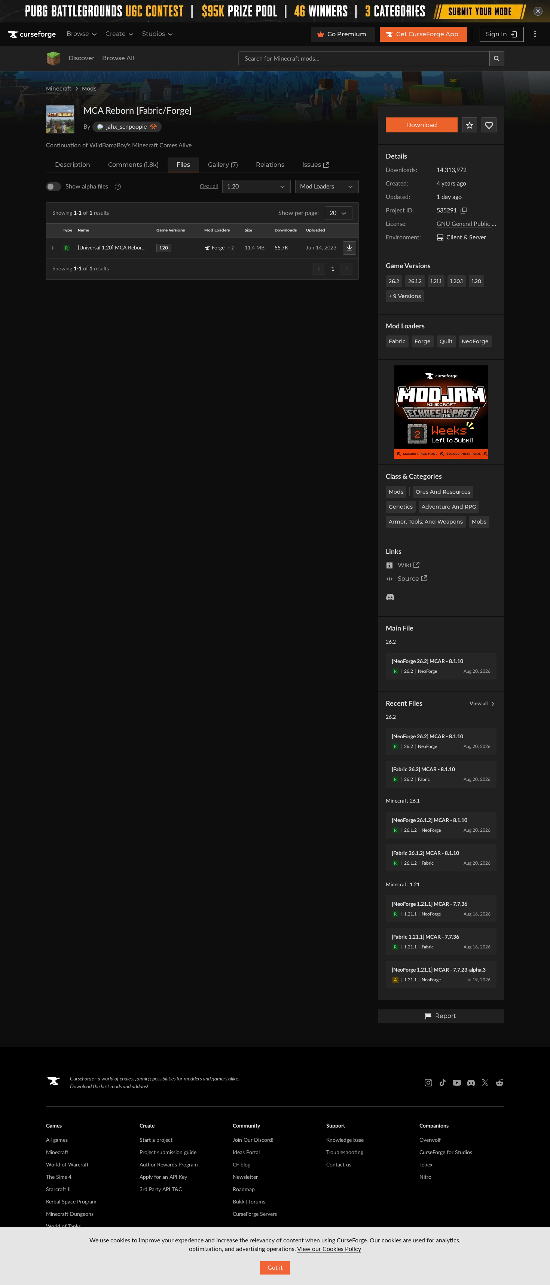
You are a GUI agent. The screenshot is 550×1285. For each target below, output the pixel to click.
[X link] (485, 1082)
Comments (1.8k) (133, 164)
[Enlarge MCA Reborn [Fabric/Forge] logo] (60, 119)
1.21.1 (436, 281)
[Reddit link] (499, 1082)
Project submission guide (168, 1152)
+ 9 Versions (405, 296)
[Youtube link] (456, 1082)
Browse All (118, 58)
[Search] (496, 58)
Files (183, 164)
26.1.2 (415, 281)
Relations (270, 164)
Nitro (425, 1177)
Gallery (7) (223, 164)
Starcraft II (58, 1189)
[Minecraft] (53, 58)
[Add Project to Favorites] (469, 124)
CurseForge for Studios (445, 1152)
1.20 (476, 281)
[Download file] (349, 248)
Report (445, 1015)
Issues (311, 164)
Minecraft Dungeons (70, 1214)
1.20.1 (456, 281)
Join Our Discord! (253, 1140)
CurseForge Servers (255, 1214)
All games (57, 1140)
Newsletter (245, 1177)
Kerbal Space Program (71, 1202)
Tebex (426, 1165)
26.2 (394, 281)
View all (479, 703)
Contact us (338, 1165)
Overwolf (430, 1140)
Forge (423, 341)
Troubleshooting (344, 1152)
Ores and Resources (443, 491)
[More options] (535, 34)
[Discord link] (471, 1082)
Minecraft (58, 88)
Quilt (446, 341)
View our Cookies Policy (329, 1249)
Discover (81, 58)
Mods (89, 88)
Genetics (401, 506)
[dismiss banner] (538, 11)
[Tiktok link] (442, 1082)
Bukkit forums (249, 1202)
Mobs (479, 521)
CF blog (241, 1165)
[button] (202, 247)
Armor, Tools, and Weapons (426, 521)
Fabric (397, 341)
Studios (153, 33)
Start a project (156, 1140)
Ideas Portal (246, 1152)
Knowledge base (345, 1140)
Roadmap (244, 1189)
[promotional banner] (275, 11)
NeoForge (475, 341)
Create (116, 33)
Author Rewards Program (169, 1165)
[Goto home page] (32, 34)
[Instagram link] (428, 1082)
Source (408, 578)
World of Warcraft (67, 1165)
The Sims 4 (58, 1177)
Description (72, 164)
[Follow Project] (489, 124)
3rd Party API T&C (161, 1189)
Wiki (404, 565)
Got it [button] (275, 1268)
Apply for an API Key (163, 1177)
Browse (78, 33)
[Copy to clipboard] (463, 210)
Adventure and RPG (449, 506)
